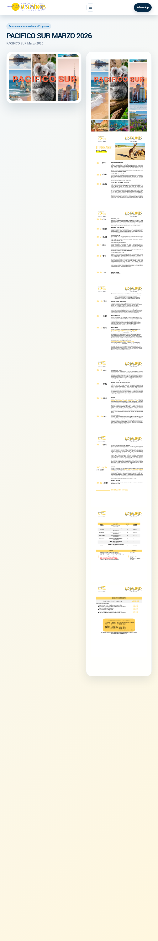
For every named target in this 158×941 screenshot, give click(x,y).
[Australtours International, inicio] (26, 8)
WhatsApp (143, 7)
